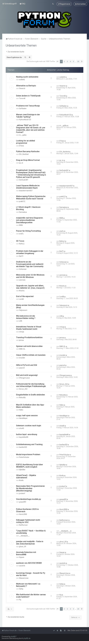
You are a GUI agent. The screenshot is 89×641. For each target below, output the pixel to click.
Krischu (21, 291)
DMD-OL (22, 349)
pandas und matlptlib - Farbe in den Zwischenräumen (29, 542)
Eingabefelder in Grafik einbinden (30, 394)
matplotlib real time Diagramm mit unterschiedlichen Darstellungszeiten (29, 220)
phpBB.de (26, 638)
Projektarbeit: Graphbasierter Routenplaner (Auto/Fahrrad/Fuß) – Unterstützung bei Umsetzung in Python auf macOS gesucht (31, 173)
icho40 (21, 428)
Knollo (21, 480)
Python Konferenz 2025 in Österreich (27, 510)
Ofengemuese (24, 378)
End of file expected (24, 296)
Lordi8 (21, 299)
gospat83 (22, 502)
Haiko (21, 410)
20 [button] (78, 61)
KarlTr (21, 256)
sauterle (22, 566)
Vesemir (22, 88)
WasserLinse (23, 578)
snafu (21, 234)
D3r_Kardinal (24, 154)
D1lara (21, 146)
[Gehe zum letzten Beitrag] (66, 77)
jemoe (21, 340)
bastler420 (23, 447)
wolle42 (22, 80)
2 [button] (64, 61)
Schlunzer (23, 269)
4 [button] (70, 61)
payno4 (22, 368)
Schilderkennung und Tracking (29, 444)
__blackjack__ (24, 536)
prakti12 (22, 201)
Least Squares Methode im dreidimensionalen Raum (28, 186)
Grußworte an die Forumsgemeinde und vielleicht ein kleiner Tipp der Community (29, 264)
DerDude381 (23, 180)
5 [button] (73, 61)
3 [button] (67, 61)
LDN (20, 321)
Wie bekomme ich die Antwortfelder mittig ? (25, 317)
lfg (20, 600)
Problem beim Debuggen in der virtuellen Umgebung (29, 252)
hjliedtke (22, 470)
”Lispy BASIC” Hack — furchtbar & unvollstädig (31, 532)
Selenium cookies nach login (28, 425)
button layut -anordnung (26, 434)
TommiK (22, 98)
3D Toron (20, 241)
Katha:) (21, 244)
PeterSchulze (24, 457)
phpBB (13, 636)
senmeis (22, 280)
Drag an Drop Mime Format (28, 160)
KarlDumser (23, 525)
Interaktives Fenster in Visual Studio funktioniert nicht (28, 327)
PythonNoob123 (25, 120)
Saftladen (22, 108)
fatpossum (23, 310)
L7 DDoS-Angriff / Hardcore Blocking (28, 208)
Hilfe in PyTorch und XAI (26, 365)
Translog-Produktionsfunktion (29, 337)
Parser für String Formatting (28, 231)
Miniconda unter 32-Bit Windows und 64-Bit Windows (30, 276)
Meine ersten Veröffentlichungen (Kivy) (30, 306)
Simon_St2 (23, 389)
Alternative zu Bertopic (26, 85)
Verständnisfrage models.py (28, 499)
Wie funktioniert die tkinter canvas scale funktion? (31, 595)
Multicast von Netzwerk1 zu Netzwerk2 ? (28, 585)
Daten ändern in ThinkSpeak (28, 95)
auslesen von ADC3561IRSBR (29, 563)
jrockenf (22, 493)
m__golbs (22, 135)
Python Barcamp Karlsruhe (27, 151)
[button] (57, 61)
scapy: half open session (27, 415)
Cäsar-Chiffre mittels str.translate (30, 355)
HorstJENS (23, 514)
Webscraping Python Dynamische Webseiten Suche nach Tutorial (30, 197)
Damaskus (23, 212)
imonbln (22, 358)
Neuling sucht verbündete (27, 77)
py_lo (21, 163)
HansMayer (23, 418)
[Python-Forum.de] (44, 20)
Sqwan (21, 557)
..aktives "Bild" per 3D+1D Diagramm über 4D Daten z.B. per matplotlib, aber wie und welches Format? (30, 128)
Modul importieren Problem (28, 454)
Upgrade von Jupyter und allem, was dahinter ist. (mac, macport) (30, 286)
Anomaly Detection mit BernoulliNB (26, 553)
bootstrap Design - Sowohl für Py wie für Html (30, 574)
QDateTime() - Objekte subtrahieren (26, 476)
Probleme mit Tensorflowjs (28, 106)
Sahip (21, 589)
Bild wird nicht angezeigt (27, 375)
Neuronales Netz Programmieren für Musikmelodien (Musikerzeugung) (30, 488)
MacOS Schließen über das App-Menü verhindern (30, 406)
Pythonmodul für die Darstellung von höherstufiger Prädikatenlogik (31, 385)
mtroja (21, 332)
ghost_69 (22, 546)
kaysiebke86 (23, 437)
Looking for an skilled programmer (25, 141)
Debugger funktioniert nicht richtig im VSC (28, 521)
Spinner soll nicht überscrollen (29, 346)
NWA (21, 225)
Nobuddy (22, 397)
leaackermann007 (25, 191)
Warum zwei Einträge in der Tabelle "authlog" (28, 115)
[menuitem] (22, 3)
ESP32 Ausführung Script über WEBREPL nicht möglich (29, 465)
